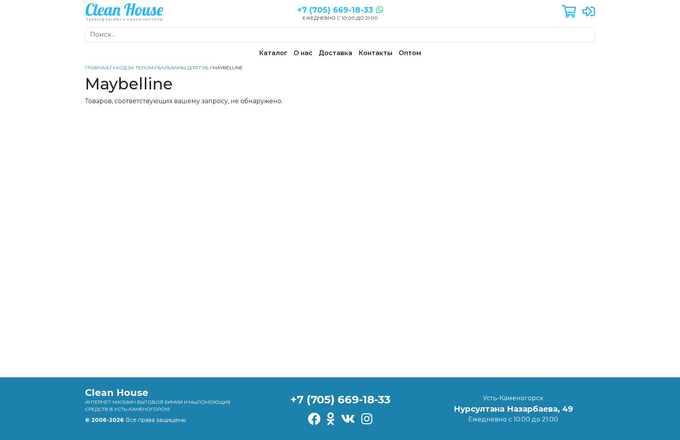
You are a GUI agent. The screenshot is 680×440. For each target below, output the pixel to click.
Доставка (335, 53)
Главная (97, 68)
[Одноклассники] (330, 419)
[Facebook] (314, 419)
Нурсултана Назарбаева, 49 (513, 409)
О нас (303, 53)
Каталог (273, 53)
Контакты (375, 53)
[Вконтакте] (348, 419)
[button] (569, 12)
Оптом (410, 53)
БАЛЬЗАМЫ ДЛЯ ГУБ (183, 68)
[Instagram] (366, 419)
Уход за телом (133, 68)
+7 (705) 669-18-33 (340, 399)
